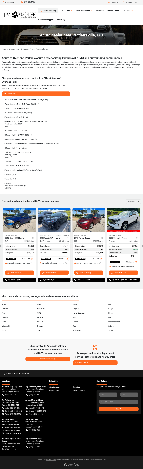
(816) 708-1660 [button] (10, 395)
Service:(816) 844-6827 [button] (13, 430)
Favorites (114, 2)
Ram (74, 326)
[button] (10, 2)
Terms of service (79, 390)
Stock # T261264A (80, 235)
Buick (110, 304)
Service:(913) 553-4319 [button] (37, 411)
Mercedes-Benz (114, 322)
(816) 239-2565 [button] (34, 447)
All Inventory (132, 201)
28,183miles (64, 241)
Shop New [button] (66, 10)
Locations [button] (126, 10)
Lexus (4, 322)
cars (45, 86)
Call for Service (82, 362)
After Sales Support (46, 20)
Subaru (111, 326)
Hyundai (5, 317)
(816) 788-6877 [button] (34, 430)
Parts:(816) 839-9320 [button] (13, 414)
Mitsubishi (6, 326)
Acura (4, 304)
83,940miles (133, 241)
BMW (75, 304)
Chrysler (76, 309)
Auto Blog (61, 20)
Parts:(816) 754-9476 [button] (13, 433)
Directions (77, 387)
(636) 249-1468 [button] (10, 449)
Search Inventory (49, 11)
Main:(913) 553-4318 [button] (36, 408)
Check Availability (16, 273)
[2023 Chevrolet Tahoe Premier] (123, 220)
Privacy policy (54, 390)
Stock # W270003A (115, 235)
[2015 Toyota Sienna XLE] (89, 220)
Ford (3, 313)
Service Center (113, 10)
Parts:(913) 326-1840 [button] (36, 414)
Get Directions (11, 93)
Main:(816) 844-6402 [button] (12, 427)
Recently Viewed (132, 2)
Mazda (75, 322)
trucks (49, 86)
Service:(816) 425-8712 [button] (13, 411)
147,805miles (29, 241)
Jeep (74, 317)
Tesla (4, 330)
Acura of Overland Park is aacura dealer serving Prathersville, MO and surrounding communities (62, 58)
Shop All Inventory (46, 359)
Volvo (110, 330)
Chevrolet (40, 309)
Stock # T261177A (45, 235)
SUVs (58, 86)
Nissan (40, 326)
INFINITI (40, 317)
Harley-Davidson (79, 313)
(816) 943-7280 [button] (29, 2)
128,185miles (98, 241)
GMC (39, 313)
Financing (100, 10)
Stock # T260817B (11, 235)
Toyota (39, 330)
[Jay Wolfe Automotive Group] (20, 14)
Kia (109, 317)
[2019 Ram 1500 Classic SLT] (19, 220)
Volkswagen (77, 330)
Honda (110, 313)
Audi (39, 304)
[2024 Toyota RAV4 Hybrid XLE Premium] (54, 220)
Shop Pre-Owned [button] (83, 10)
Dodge (110, 309)
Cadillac (5, 309)
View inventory (54, 387)
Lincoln (40, 322)
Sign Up (119, 409)
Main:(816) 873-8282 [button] (12, 408)
